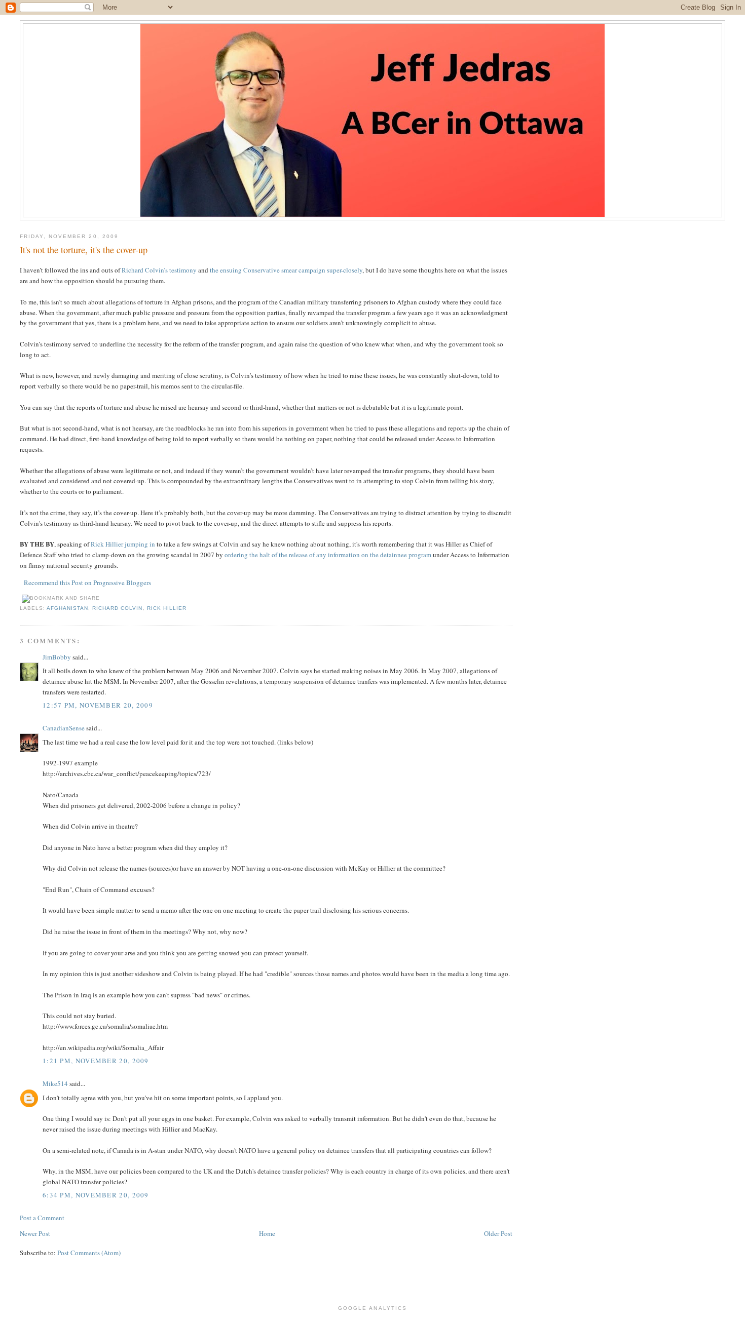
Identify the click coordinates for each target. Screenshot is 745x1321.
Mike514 (55, 1083)
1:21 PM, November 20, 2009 (96, 1060)
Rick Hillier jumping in (123, 544)
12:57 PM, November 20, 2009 (98, 705)
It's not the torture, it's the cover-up (83, 250)
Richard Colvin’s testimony (159, 270)
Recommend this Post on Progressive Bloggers (87, 582)
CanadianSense (64, 727)
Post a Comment (42, 1217)
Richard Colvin (117, 608)
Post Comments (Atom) (89, 1252)
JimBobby (57, 657)
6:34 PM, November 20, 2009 (96, 1194)
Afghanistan (67, 608)
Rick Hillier (167, 608)
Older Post (498, 1233)
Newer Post (35, 1233)
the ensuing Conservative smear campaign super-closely (285, 270)
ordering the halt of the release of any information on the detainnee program (328, 554)
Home (267, 1233)
